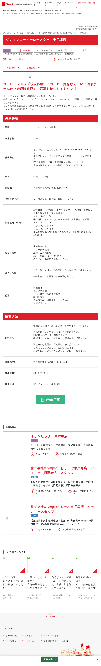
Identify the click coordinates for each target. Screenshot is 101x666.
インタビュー (30, 641)
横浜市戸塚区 (46, 10)
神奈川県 (35, 10)
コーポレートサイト (52, 636)
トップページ (8, 628)
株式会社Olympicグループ (13, 10)
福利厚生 (28, 636)
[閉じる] (97, 659)
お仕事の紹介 (11, 641)
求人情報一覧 (11, 636)
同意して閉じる (50, 659)
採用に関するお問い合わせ (87, 4)
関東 (27, 10)
